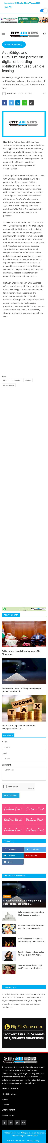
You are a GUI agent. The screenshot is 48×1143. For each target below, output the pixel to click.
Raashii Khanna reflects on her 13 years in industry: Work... (31, 953)
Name (4, 741)
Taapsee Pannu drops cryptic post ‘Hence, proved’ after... (30, 966)
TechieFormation (31, 1135)
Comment (6, 765)
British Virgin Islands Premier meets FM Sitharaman (21, 653)
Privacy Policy (33, 1140)
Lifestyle (5, 1104)
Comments (8, 735)
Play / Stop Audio (13, 44)
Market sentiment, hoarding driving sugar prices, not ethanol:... (22, 690)
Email (4, 753)
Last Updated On (22, 3)
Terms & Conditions (16, 1140)
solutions (28, 380)
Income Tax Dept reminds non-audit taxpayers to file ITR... (19, 727)
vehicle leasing (8, 385)
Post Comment (10, 795)
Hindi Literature (9, 1094)
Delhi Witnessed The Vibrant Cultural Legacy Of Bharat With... (32, 940)
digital (5, 380)
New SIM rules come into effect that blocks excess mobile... (31, 926)
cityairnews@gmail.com (12, 1000)
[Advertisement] (24, 346)
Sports (5, 1099)
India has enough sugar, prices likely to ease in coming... (31, 913)
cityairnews (11, 93)
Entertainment (8, 1110)
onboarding (16, 380)
